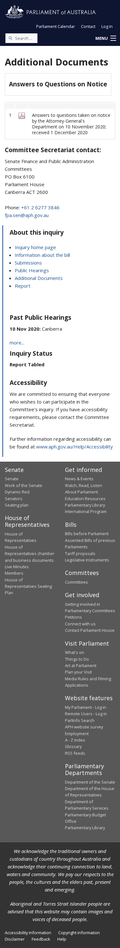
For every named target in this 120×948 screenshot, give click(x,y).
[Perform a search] (10, 38)
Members (14, 573)
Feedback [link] (41, 939)
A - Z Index (75, 740)
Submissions (28, 262)
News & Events (79, 479)
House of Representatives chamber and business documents (29, 553)
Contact (88, 26)
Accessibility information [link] (28, 932)
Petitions (73, 617)
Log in (107, 26)
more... (17, 342)
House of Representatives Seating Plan (28, 586)
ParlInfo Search (79, 720)
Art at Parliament (80, 665)
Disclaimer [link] (15, 939)
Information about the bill (42, 255)
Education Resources (85, 498)
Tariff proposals (80, 553)
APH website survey (84, 727)
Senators (13, 498)
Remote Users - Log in (86, 714)
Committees (76, 582)
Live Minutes (17, 567)
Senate (12, 479)
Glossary (73, 746)
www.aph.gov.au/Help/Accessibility (74, 446)
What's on (74, 652)
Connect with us (80, 624)
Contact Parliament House (90, 630)
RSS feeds (75, 753)
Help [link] (61, 939)
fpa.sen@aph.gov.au (27, 215)
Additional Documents (39, 278)
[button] (105, 38)
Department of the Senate (90, 782)
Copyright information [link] (79, 932)
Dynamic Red (17, 492)
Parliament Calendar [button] (55, 26)
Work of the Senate (23, 485)
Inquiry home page (35, 247)
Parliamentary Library (85, 505)
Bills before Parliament (86, 533)
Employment (77, 733)
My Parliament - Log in (85, 707)
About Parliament (81, 492)
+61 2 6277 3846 (40, 207)
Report (22, 286)
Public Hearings (32, 270)
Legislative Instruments (87, 560)
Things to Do (77, 659)
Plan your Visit (78, 672)
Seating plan (16, 505)
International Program (86, 511)
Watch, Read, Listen (83, 485)
